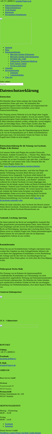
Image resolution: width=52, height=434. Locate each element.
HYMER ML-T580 (18, 59)
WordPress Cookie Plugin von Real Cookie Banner (20, 433)
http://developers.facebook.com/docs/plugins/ (22, 166)
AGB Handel (10, 10)
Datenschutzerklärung (13, 5)
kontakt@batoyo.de (8, 365)
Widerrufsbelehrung (13, 8)
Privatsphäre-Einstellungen (15, 14)
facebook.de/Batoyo (8, 359)
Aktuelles (9, 68)
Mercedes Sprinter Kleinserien (22, 54)
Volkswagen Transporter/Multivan (23, 61)
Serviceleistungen (12, 70)
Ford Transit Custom (18, 63)
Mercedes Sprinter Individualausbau (24, 57)
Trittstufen (14, 73)
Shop (7, 50)
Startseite (8, 47)
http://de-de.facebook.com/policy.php (20, 199)
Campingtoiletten (17, 75)
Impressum (9, 12)
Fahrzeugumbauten (12, 52)
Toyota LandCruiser (18, 66)
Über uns (8, 77)
